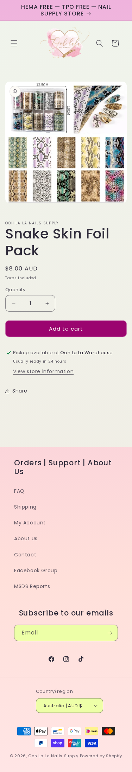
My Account (30, 522)
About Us (26, 538)
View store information (43, 371)
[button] (14, 43)
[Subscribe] (110, 633)
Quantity (15, 289)
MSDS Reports (32, 586)
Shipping (25, 506)
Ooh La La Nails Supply (54, 756)
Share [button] (19, 390)
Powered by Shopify (101, 756)
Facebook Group (35, 570)
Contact (25, 554)
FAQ (19, 491)
